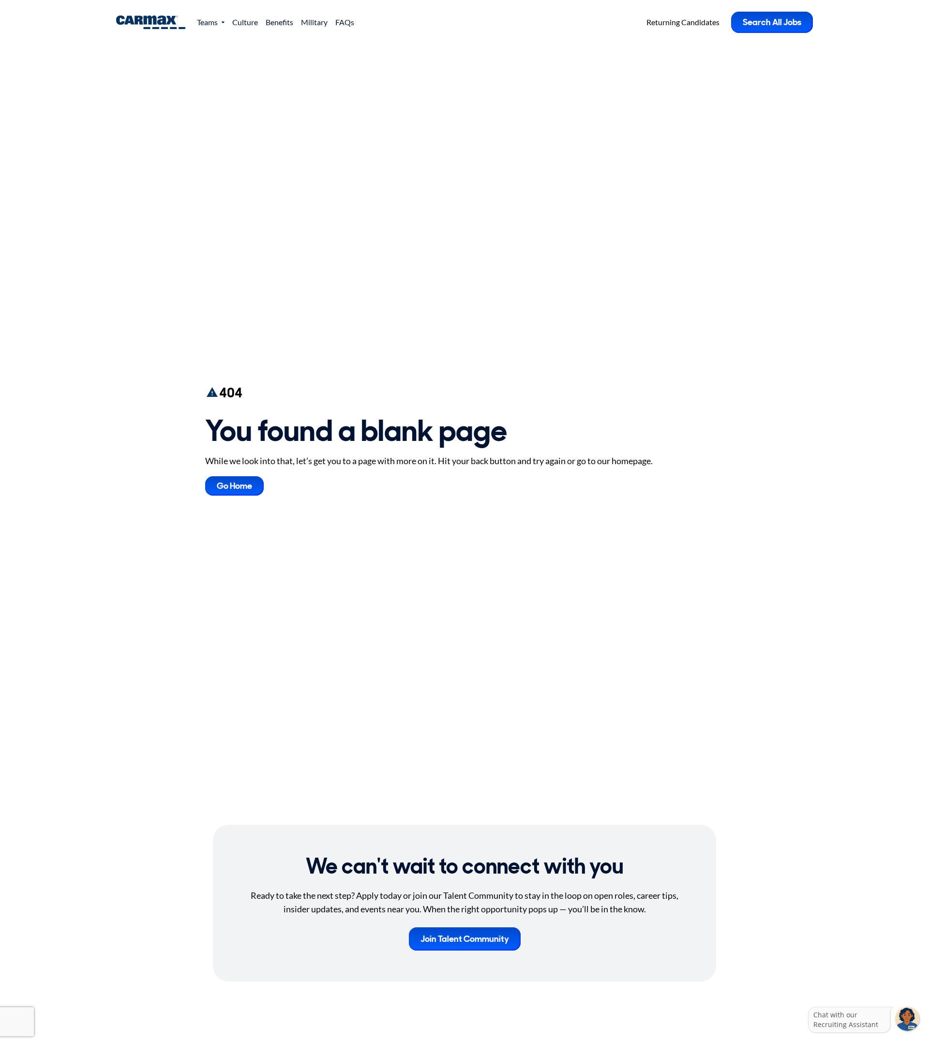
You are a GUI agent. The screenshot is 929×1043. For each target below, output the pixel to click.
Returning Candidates (682, 22)
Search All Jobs (772, 22)
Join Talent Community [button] (464, 939)
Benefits (279, 22)
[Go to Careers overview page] (150, 22)
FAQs (344, 22)
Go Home (234, 486)
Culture (245, 22)
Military (314, 22)
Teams (207, 22)
